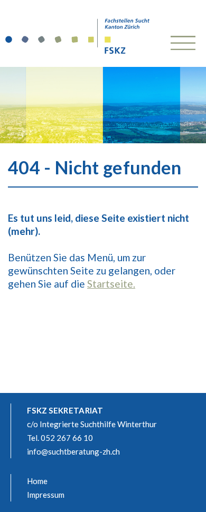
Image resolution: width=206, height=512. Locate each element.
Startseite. (111, 284)
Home (37, 481)
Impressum (45, 494)
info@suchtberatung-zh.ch (73, 451)
